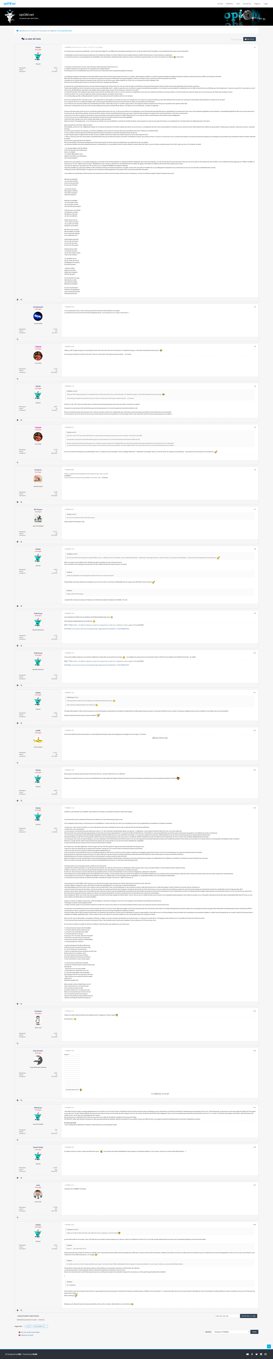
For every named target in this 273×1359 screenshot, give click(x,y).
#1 (255, 47)
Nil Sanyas (38, 509)
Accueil (220, 4)
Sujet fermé (250, 39)
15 (34, 1326)
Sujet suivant (34, 1316)
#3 (255, 346)
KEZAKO (153, 1093)
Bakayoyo (38, 1108)
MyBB (35, 1354)
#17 (255, 1107)
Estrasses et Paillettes (48, 31)
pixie (38, 1185)
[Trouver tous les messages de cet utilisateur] (21, 299)
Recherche (247, 4)
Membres (229, 4)
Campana (38, 1011)
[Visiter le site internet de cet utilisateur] (17, 299)
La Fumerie (33, 31)
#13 (255, 770)
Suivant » (40, 1326)
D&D (19, 1354)
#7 (255, 509)
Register (257, 4)
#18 (255, 1147)
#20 (255, 1224)
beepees (38, 470)
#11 (255, 692)
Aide (238, 4)
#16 (255, 1050)
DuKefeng (38, 613)
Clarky (100, 47)
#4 (255, 386)
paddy (38, 731)
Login (266, 4)
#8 (255, 549)
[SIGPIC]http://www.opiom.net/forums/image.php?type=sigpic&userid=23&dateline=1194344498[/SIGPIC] (96, 629)
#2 (255, 307)
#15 (255, 1011)
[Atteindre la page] (46, 1326)
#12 (255, 730)
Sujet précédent (23, 1316)
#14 (255, 808)
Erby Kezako (38, 1051)
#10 (255, 653)
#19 (255, 1185)
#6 (255, 469)
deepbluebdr (38, 307)
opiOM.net (9, 3)
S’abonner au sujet (27, 1335)
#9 (255, 613)
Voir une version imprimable (30, 1332)
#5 (255, 427)
